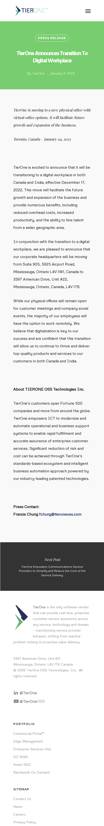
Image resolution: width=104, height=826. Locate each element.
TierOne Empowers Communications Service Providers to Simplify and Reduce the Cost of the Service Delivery (52, 566)
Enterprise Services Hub (32, 749)
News (17, 806)
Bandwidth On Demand (31, 772)
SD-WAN (20, 757)
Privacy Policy (24, 822)
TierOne (38, 73)
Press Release (52, 38)
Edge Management (28, 741)
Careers (19, 814)
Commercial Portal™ (28, 733)
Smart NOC (22, 764)
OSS (32, 701)
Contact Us (22, 799)
